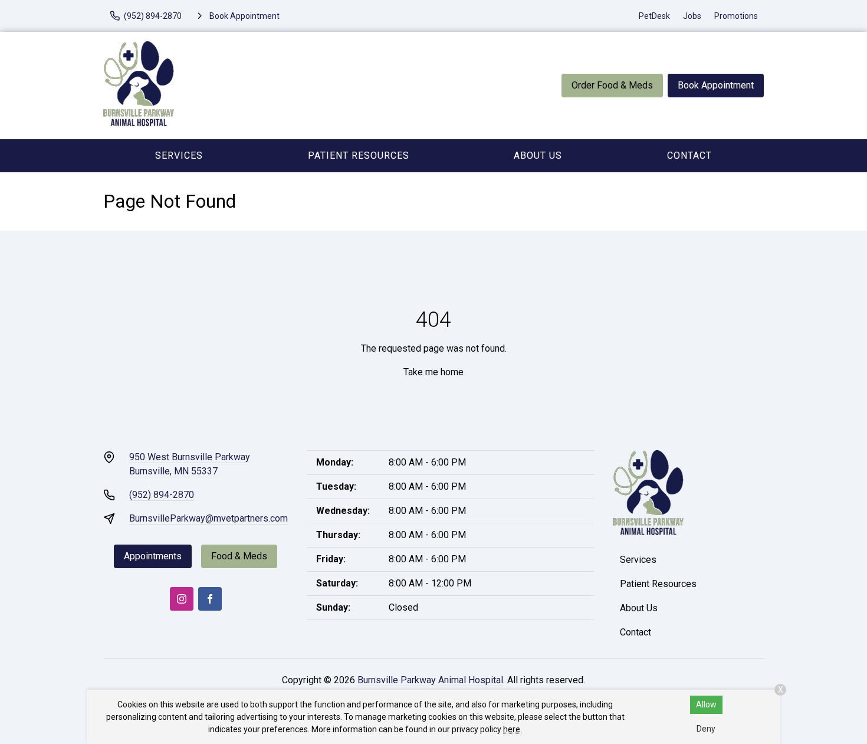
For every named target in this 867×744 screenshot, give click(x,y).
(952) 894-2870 (161, 494)
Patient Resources (358, 155)
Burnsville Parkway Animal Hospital (430, 680)
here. (512, 729)
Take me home (433, 372)
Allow (706, 704)
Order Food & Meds (612, 85)
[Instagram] (181, 599)
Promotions (736, 16)
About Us (538, 155)
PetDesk (654, 16)
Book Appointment (716, 85)
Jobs (692, 16)
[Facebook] (210, 599)
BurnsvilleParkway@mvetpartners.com (208, 518)
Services (179, 155)
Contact (689, 155)
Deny (706, 728)
